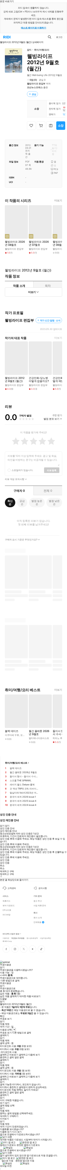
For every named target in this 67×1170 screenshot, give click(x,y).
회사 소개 (38, 918)
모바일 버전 (6, 1165)
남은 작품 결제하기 (9, 996)
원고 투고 (38, 901)
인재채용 (37, 922)
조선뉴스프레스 (35, 87)
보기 (2, 1103)
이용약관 (6, 938)
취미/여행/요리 (41, 49)
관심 (34, 94)
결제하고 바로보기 (9, 1054)
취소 (2, 865)
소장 (61, 125)
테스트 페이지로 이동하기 (33, 27)
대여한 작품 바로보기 (29, 996)
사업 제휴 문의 (40, 905)
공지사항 (42, 888)
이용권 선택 (6, 1029)
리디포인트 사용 (9, 1052)
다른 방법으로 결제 (10, 980)
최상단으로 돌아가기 (18, 879)
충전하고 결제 (7, 1057)
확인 (2, 1016)
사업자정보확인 (45, 938)
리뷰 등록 (51, 470)
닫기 (7, 1103)
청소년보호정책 (32, 938)
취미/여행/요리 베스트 (16, 762)
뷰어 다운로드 (9, 905)
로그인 (59, 37)
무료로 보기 (6, 1032)
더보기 (58, 200)
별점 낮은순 (54, 502)
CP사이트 (7, 910)
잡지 (29, 49)
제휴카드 (6, 901)
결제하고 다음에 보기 (29, 1054)
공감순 (22, 502)
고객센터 (11, 888)
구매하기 (13, 1116)
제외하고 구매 (7, 871)
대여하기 (4, 1116)
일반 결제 (19, 1057)
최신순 (10, 502)
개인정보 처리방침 (17, 938)
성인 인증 (4, 860)
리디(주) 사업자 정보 (11, 934)
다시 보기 (17, 1131)
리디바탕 (6, 915)
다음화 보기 (6, 1131)
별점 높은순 (36, 502)
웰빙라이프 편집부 (36, 83)
